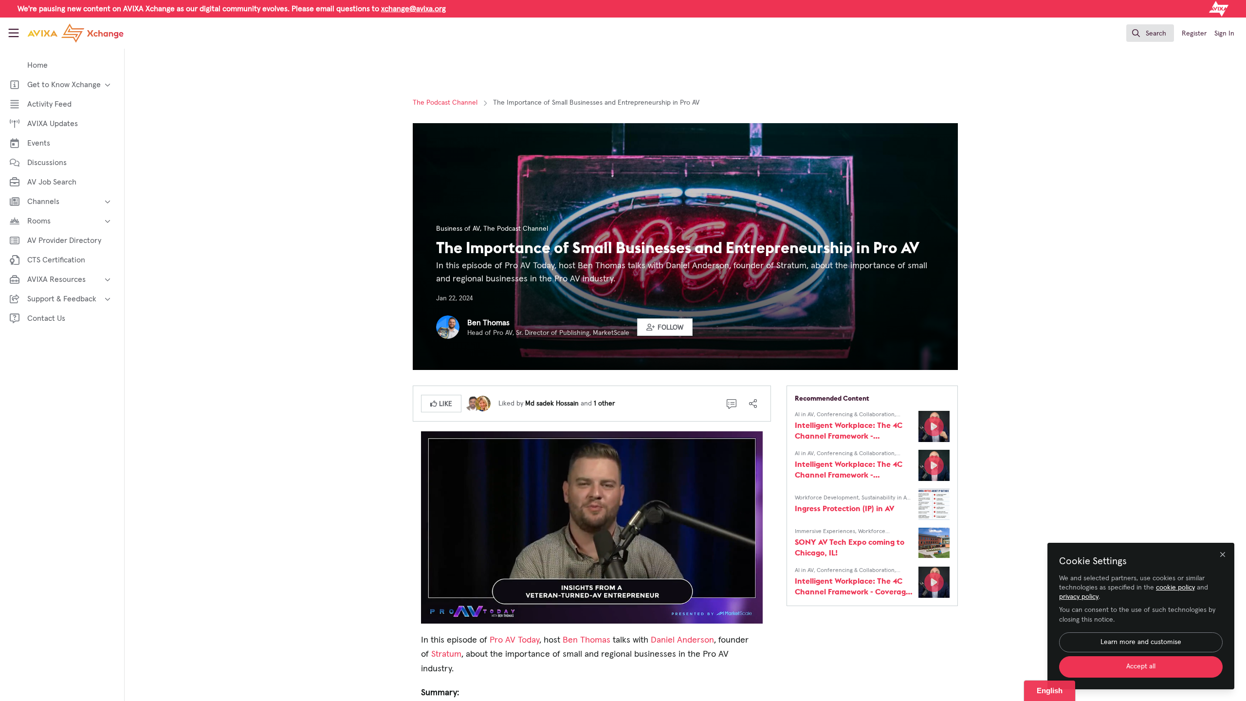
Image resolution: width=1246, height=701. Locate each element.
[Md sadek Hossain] (473, 403)
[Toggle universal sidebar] (13, 33)
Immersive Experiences (825, 532)
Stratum (446, 654)
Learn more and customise (1140, 642)
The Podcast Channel (445, 102)
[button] (665, 327)
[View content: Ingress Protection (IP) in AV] (934, 504)
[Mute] (714, 615)
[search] (1150, 33)
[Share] (753, 403)
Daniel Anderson (682, 640)
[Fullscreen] (753, 615)
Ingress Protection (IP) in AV (844, 508)
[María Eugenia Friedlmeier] (483, 403)
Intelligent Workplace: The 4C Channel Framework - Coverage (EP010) (852, 586)
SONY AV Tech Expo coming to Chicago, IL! (849, 547)
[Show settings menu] (733, 615)
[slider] (574, 615)
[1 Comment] (731, 403)
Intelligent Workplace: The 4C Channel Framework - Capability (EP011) (848, 469)
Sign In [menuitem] (1224, 33)
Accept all (1140, 666)
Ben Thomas (488, 323)
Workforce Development (827, 498)
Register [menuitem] (1194, 33)
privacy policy (1079, 596)
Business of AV (458, 228)
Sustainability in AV (885, 498)
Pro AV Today (514, 640)
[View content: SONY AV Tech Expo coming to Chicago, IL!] (934, 543)
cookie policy (1175, 587)
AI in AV (804, 415)
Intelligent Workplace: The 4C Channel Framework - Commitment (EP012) (848, 430)
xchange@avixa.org (413, 9)
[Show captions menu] (694, 615)
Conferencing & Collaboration (856, 415)
